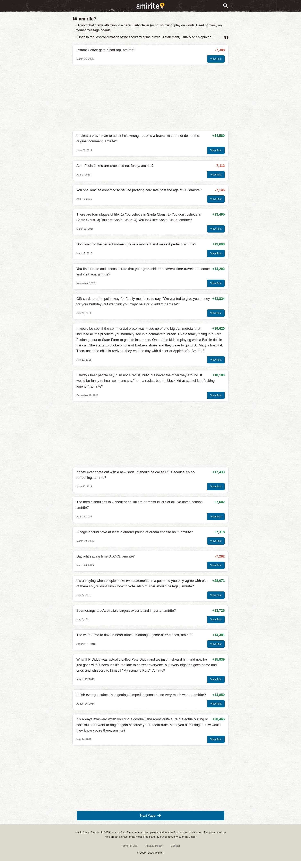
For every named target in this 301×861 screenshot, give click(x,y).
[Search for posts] (226, 6)
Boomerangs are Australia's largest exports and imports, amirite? (126, 611)
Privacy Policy (154, 845)
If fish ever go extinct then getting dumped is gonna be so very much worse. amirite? (141, 695)
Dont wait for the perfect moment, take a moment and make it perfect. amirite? (136, 244)
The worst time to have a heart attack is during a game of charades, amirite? (134, 635)
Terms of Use (129, 845)
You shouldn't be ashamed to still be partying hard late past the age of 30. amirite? (138, 190)
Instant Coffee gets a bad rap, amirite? (105, 50)
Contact (175, 845)
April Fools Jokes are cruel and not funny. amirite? (114, 166)
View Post (215, 58)
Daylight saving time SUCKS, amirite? (105, 556)
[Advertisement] (150, 97)
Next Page (147, 815)
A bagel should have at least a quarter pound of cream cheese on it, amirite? (134, 532)
